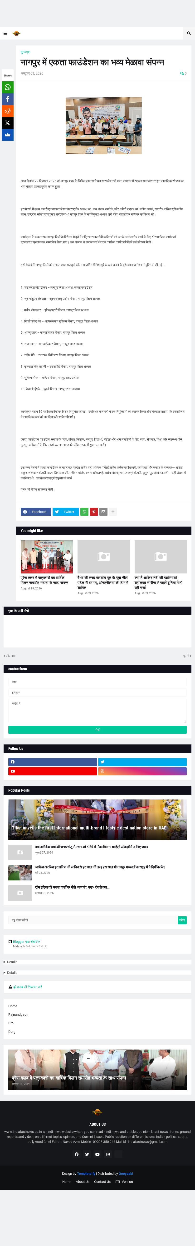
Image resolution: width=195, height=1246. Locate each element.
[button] (5, 33)
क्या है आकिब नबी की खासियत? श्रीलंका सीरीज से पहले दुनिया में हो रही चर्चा (158, 582)
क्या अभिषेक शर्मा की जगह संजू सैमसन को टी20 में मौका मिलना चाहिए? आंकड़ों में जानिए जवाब (91, 847)
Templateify (86, 1174)
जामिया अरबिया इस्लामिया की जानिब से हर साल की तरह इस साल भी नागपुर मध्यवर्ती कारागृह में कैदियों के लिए (100, 867)
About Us (82, 1182)
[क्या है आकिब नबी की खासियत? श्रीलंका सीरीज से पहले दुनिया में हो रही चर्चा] (161, 556)
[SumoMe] (8, 135)
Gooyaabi (126, 1174)
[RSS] (118, 1154)
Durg (11, 1032)
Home (12, 1006)
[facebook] (52, 762)
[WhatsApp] (8, 87)
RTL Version (124, 1182)
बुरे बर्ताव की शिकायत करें (27, 987)
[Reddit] (8, 111)
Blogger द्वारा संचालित (26, 942)
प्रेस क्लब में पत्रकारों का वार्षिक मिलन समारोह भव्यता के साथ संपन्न (44, 580)
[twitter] (142, 762)
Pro (11, 1023)
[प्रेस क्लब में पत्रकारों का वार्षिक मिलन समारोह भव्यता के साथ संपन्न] (47, 556)
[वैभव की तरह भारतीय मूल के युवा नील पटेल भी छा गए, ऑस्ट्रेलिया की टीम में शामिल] (104, 556)
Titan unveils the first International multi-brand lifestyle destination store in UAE (89, 828)
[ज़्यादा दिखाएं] (113, 512)
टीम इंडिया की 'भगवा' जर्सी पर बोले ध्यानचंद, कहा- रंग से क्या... (72, 887)
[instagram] (142, 771)
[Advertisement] (97, 13)
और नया (10, 656)
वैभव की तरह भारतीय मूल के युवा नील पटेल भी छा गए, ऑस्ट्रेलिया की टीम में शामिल (103, 582)
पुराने (186, 656)
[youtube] (52, 771)
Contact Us (102, 1182)
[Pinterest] (94, 512)
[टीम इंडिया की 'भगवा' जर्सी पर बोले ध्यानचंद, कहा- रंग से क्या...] (20, 893)
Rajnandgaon (18, 1014)
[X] (8, 123)
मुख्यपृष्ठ (25, 52)
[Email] (103, 512)
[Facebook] (8, 99)
